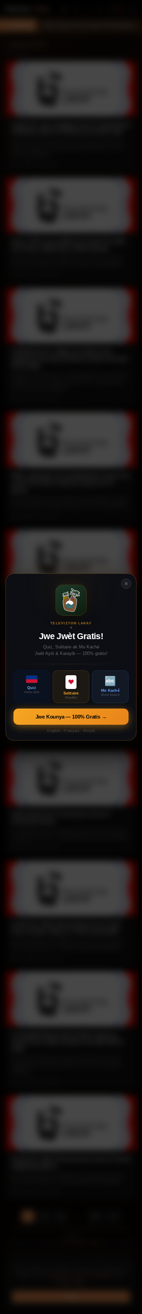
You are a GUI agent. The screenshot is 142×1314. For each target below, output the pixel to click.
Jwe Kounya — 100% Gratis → (71, 717)
